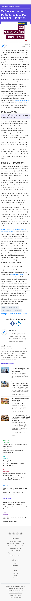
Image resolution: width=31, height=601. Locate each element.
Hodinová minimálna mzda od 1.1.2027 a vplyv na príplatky (15, 517)
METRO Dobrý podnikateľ (10, 307)
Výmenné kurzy (15, 550)
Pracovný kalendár (15, 555)
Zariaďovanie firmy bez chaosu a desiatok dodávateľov (15, 349)
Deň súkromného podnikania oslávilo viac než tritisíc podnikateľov (20, 383)
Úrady (15, 563)
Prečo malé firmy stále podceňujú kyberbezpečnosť (14, 351)
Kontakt (15, 578)
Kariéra (15, 575)
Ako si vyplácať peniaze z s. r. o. (11, 461)
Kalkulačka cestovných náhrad (15, 543)
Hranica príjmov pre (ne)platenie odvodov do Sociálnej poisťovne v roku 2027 (15, 478)
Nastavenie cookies (15, 595)
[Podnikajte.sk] (15, 2)
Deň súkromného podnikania (11, 310)
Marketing (17, 6)
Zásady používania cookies (15, 590)
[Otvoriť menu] (1, 2)
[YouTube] (21, 533)
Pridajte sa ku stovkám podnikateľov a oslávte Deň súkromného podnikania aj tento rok (21, 418)
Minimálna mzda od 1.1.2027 (10, 521)
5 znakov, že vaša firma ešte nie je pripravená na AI (15, 507)
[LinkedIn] (10, 533)
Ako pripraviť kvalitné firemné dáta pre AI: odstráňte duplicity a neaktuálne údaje (14, 503)
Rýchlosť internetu (15, 548)
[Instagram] (17, 533)
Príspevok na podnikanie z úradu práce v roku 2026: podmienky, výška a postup (15, 489)
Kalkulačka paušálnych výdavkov (15, 546)
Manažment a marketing (8, 6)
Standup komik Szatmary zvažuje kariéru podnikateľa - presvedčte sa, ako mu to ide (20, 401)
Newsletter (15, 565)
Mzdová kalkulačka (15, 541)
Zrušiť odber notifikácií (15, 597)
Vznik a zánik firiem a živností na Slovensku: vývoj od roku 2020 (14, 464)
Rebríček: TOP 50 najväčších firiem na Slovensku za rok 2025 (13, 493)
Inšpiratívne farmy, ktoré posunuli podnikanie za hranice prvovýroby (15, 445)
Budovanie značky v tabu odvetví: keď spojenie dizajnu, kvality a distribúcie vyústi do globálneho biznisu (15, 450)
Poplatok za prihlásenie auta (15, 553)
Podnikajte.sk (11, 588)
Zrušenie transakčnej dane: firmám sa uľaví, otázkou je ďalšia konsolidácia (14, 474)
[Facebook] (13, 533)
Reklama (15, 573)
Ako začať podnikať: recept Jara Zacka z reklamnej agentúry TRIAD (20, 369)
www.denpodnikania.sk (22, 100)
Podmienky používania (15, 593)
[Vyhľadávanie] (29, 2)
